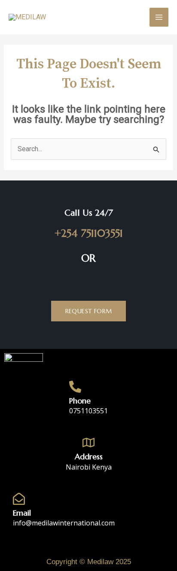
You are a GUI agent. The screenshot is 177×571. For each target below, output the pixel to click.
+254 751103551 (89, 233)
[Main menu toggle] (159, 17)
